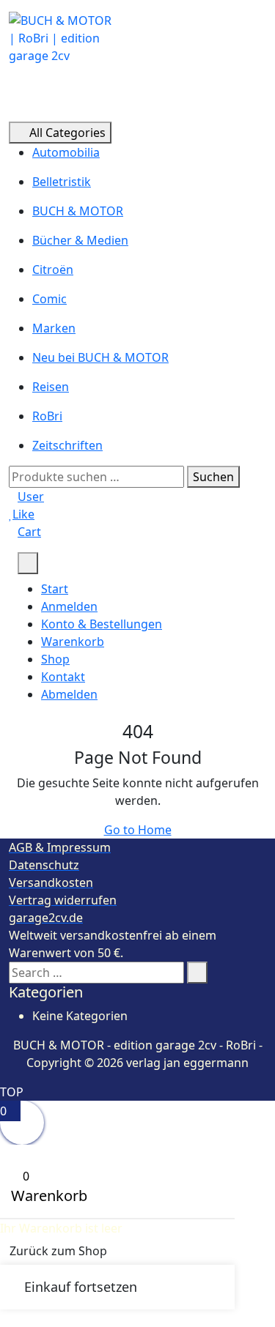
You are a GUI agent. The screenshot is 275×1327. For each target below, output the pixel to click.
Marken (54, 328)
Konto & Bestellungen (101, 624)
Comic (49, 299)
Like (23, 514)
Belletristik (61, 182)
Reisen (50, 387)
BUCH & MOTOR (77, 211)
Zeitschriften (67, 445)
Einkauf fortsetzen (80, 1287)
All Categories (67, 132)
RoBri (47, 416)
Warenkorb (72, 641)
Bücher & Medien (80, 240)
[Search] (197, 973)
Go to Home (138, 830)
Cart (29, 532)
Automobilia (66, 152)
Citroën (52, 269)
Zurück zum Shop (58, 1251)
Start (54, 589)
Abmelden (69, 694)
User (31, 496)
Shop (55, 659)
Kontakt (63, 677)
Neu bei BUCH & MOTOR (100, 357)
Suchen (213, 477)
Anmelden (69, 606)
